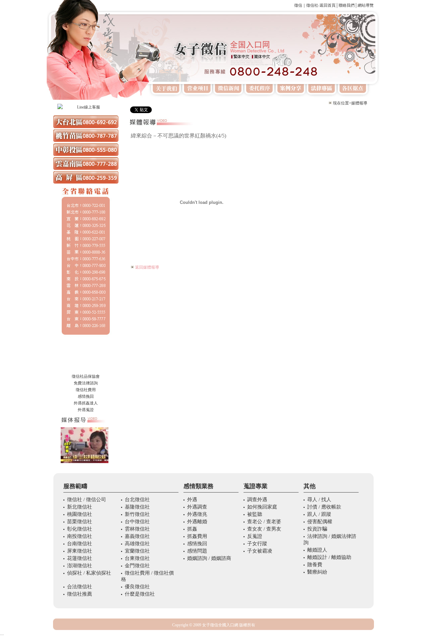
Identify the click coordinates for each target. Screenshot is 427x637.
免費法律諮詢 (86, 383)
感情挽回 (86, 396)
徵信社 (78, 376)
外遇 (78, 403)
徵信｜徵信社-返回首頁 (315, 5)
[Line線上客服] (85, 107)
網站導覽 (366, 5)
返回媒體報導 (147, 267)
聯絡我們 (347, 5)
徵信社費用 (86, 389)
